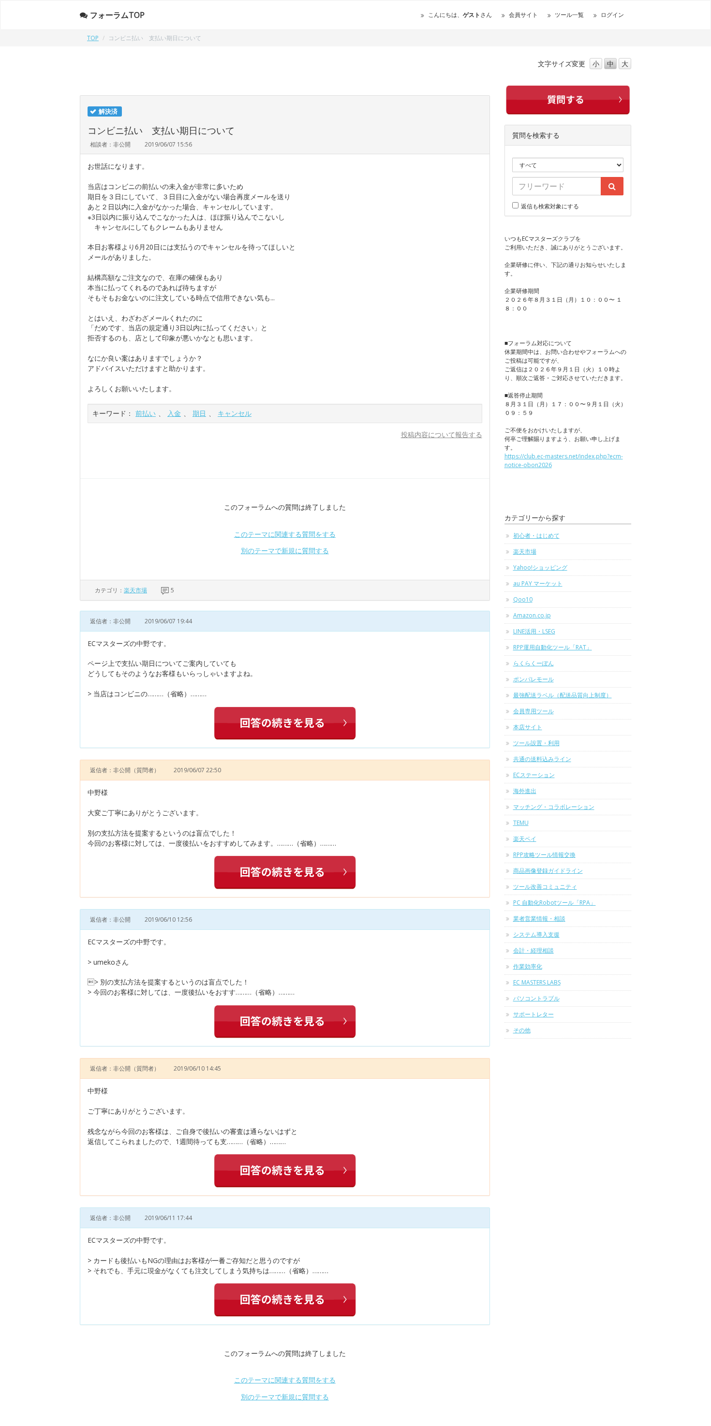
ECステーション (534, 775)
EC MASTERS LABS (537, 982)
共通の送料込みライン (542, 759)
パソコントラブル (536, 998)
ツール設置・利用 (536, 743)
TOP (93, 38)
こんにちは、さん (460, 15)
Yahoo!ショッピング (540, 567)
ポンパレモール (533, 679)
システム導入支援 (536, 934)
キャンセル (235, 413)
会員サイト (523, 15)
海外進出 (524, 791)
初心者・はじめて (536, 535)
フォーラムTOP (117, 15)
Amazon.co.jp (532, 615)
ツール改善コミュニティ (545, 886)
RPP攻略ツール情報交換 (544, 855)
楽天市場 (135, 590)
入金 (174, 413)
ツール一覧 (569, 15)
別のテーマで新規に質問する (285, 550)
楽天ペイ (524, 839)
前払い (145, 413)
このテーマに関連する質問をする (285, 534)
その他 (522, 1030)
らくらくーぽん (533, 663)
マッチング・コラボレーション (553, 807)
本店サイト (527, 727)
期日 (199, 413)
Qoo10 (523, 599)
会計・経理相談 (533, 950)
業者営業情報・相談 (539, 918)
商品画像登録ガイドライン (548, 871)
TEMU (521, 823)
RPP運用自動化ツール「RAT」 (552, 647)
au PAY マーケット (538, 583)
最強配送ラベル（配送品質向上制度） (562, 695)
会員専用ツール (533, 711)
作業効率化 (527, 966)
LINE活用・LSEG (534, 631)
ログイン (612, 15)
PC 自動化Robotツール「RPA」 (554, 902)
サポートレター (533, 1014)
